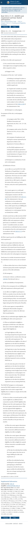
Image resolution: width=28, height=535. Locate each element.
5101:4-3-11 (18, 231)
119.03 (23, 31)
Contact (15, 523)
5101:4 (20, 21)
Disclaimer (9, 523)
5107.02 (5, 279)
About (21, 523)
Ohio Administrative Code (8, 21)
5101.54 (12, 484)
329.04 (9, 485)
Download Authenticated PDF (10, 33)
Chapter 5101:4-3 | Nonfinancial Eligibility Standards (13, 23)
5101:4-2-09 (21, 104)
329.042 (13, 485)
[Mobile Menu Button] (1, 2)
